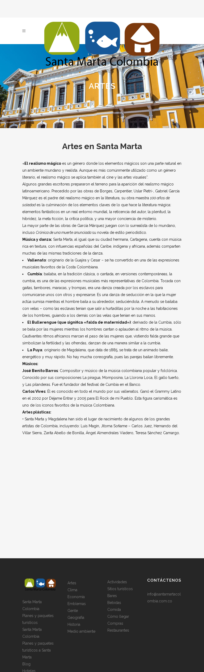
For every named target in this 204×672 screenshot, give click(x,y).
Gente (72, 610)
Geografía (75, 617)
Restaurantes (118, 630)
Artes (71, 583)
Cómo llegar (118, 616)
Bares (112, 596)
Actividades (117, 582)
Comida (114, 609)
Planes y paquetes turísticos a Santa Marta (38, 650)
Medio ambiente (81, 631)
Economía (76, 597)
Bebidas (114, 603)
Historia (73, 624)
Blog (26, 664)
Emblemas (76, 604)
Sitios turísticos (120, 589)
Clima (72, 590)
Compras (115, 623)
